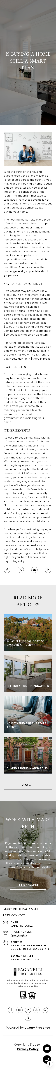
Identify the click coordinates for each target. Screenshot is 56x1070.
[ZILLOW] (28, 1018)
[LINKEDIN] (28, 1010)
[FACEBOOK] (11, 1010)
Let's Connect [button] (28, 885)
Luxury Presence (37, 1027)
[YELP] (36, 1010)
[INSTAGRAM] (19, 1010)
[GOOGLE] (45, 1010)
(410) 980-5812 (19, 935)
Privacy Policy (28, 1049)
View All (28, 785)
